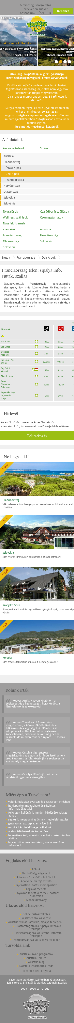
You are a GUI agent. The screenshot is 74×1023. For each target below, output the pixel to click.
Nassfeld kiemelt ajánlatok (14, 226)
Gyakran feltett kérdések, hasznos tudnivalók (38, 894)
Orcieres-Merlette (5, 353)
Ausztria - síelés (36, 958)
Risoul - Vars (7, 376)
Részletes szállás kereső (36, 918)
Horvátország (12, 185)
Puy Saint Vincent (5, 369)
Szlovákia (9, 197)
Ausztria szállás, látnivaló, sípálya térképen (35, 922)
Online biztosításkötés (36, 914)
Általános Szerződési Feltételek (36, 877)
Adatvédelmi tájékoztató (36, 881)
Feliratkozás (37, 435)
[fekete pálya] (46, 329)
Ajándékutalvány (36, 900)
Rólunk (36, 869)
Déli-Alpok (12, 174)
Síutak (6, 257)
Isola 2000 (6, 341)
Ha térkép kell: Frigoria (36, 971)
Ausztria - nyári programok (36, 954)
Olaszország (11, 191)
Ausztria (9, 156)
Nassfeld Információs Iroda (36, 966)
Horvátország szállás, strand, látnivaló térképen (38, 934)
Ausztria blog (36, 962)
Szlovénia (9, 203)
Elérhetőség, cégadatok (36, 873)
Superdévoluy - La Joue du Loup (8, 395)
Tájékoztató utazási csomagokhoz (36, 885)
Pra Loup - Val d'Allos (7, 361)
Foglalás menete (36, 889)
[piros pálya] (60, 329)
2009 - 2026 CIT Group (35, 988)
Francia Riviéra (15, 180)
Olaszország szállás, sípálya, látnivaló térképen (38, 927)
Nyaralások (10, 211)
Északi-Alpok (13, 168)
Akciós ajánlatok (13, 148)
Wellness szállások (15, 217)
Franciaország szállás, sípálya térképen (36, 940)
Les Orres (5, 346)
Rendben (63, 10)
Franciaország (12, 162)
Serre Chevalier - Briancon (6, 384)
